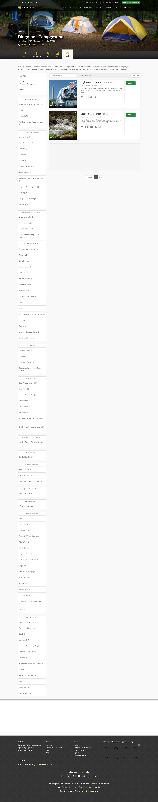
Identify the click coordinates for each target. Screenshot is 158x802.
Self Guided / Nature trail (28, 560)
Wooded (23, 583)
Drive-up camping (26, 217)
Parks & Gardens (31, 378)
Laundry (22, 302)
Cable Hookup (25, 261)
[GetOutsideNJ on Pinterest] (25, 2)
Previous (90, 177)
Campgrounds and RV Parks (32, 212)
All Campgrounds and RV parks (31, 104)
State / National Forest (28, 383)
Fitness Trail (24, 542)
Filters (25, 76)
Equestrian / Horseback (28, 143)
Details (130, 83)
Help (21, 31)
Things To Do (75, 7)
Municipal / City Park (27, 395)
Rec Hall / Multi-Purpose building (31, 314)
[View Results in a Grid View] (138, 75)
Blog (47, 753)
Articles (92, 2)
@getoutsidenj (127, 742)
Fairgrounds (24, 356)
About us (49, 745)
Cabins (22, 326)
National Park (24, 401)
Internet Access (25, 279)
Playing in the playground (29, 187)
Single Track (24, 566)
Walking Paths (25, 577)
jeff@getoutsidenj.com (44, 764)
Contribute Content (107, 2)
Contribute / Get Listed (54, 748)
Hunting (22, 160)
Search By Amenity (31, 617)
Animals (22, 669)
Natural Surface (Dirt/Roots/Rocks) (31, 602)
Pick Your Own (25, 469)
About (97, 2)
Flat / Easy (23, 524)
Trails (22, 518)
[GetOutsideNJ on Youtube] (84, 776)
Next (101, 177)
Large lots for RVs (26, 229)
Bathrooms (24, 290)
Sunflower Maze (25, 475)
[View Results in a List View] (134, 75)
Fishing (23, 149)
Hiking (22, 110)
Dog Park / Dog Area (27, 652)
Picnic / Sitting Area (27, 675)
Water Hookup (25, 273)
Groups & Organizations (82, 748)
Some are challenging (27, 572)
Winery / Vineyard (26, 506)
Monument (24, 687)
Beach (22, 634)
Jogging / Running (26, 166)
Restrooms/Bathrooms (28, 628)
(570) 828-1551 (45, 45)
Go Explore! (88, 7)
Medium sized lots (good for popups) (29, 236)
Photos (86, 2)
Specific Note (24, 589)
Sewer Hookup (25, 267)
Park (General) (25, 407)
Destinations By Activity (32, 132)
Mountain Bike (25, 116)
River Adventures (26, 493)
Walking (23, 193)
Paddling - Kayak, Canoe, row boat (31, 123)
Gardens (23, 658)
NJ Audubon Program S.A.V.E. (30, 481)
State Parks (24, 389)
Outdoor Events (111, 7)
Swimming (23, 205)
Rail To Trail (24, 412)
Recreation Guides (131, 7)
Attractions (31, 345)
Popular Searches (31, 99)
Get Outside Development (86, 791)
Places (64, 7)
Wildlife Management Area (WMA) (31, 420)
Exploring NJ (88, 787)
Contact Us (95, 784)
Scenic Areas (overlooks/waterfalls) (31, 428)
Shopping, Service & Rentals (31, 437)
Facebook (33, 45)
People (98, 7)
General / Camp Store (27, 296)
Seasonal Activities (26, 338)
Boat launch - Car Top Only (29, 646)
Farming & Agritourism (31, 464)
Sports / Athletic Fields (28, 622)
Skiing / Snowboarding (28, 199)
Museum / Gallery (26, 362)
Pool (21, 308)
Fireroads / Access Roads (29, 536)
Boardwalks (24, 530)
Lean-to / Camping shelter (29, 332)
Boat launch (24, 640)
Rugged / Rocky (26, 554)
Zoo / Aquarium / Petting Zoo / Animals (30, 369)
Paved (22, 610)
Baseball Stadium (26, 350)
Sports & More (31, 452)
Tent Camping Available (28, 249)
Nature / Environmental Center (31, 663)
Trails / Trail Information (31, 513)
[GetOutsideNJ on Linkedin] (36, 2)
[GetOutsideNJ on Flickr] (28, 2)
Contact (118, 2)
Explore (76, 753)
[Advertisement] (94, 157)
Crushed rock (24, 595)
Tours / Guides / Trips (31, 489)
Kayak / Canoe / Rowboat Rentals (31, 443)
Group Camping (25, 223)
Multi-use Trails (25, 285)
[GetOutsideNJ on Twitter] (22, 2)
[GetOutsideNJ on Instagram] (33, 2)
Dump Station (24, 255)
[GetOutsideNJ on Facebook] (63, 776)
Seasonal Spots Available (28, 243)
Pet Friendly (24, 320)
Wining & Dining (31, 501)
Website (23, 45)
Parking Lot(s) (25, 693)
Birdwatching (24, 137)
